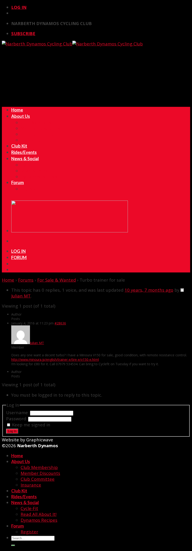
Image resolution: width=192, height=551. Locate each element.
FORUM (19, 257)
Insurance (31, 140)
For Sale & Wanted (56, 280)
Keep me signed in (31, 425)
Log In (18, 7)
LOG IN (18, 251)
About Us (20, 116)
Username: (18, 412)
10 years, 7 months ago (149, 290)
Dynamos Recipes (39, 176)
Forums (25, 280)
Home (17, 109)
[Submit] (13, 545)
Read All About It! (38, 171)
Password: (17, 418)
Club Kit (19, 146)
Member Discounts (40, 128)
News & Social (25, 158)
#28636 (60, 323)
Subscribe (23, 33)
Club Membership (39, 122)
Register (29, 189)
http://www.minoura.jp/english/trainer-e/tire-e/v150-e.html (55, 359)
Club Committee (38, 134)
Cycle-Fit (29, 165)
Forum (17, 182)
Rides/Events (24, 152)
